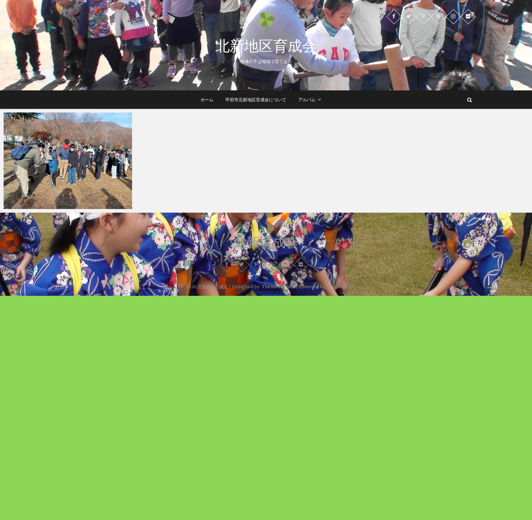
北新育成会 (266, 242)
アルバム (307, 100)
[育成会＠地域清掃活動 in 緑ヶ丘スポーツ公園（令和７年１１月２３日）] (68, 160)
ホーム (207, 100)
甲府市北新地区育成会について (255, 100)
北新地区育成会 (266, 45)
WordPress (339, 286)
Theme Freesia (278, 286)
